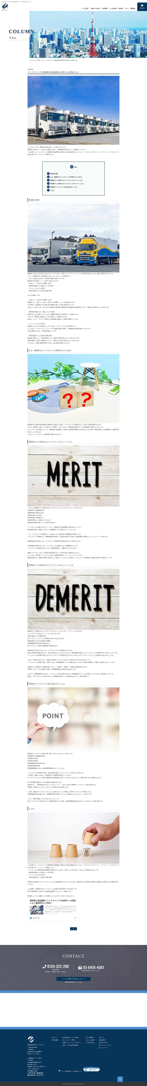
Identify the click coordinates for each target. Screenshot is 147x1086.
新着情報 (132, 8)
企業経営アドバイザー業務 (71, 1037)
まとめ (52, 190)
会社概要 (55, 1040)
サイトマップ (103, 1047)
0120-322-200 (58, 966)
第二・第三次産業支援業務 (71, 1045)
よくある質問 (113, 8)
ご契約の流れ (90, 1042)
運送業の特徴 (54, 173)
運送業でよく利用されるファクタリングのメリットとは (66, 180)
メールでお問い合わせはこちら (73, 979)
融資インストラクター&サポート (72, 1042)
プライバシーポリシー (106, 1045)
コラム (126, 8)
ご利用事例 (105, 8)
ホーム (55, 1037)
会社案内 (120, 8)
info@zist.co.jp (33, 1071)
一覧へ (73, 929)
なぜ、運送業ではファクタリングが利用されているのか (66, 177)
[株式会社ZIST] (5, 9)
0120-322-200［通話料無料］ (36, 1073)
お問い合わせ (103, 1042)
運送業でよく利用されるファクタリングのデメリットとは (67, 183)
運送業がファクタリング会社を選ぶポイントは (63, 187)
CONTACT (142, 8)
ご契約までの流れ (95, 8)
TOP (120, 1079)
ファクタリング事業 (69, 1040)
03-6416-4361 (93, 967)
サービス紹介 (85, 8)
